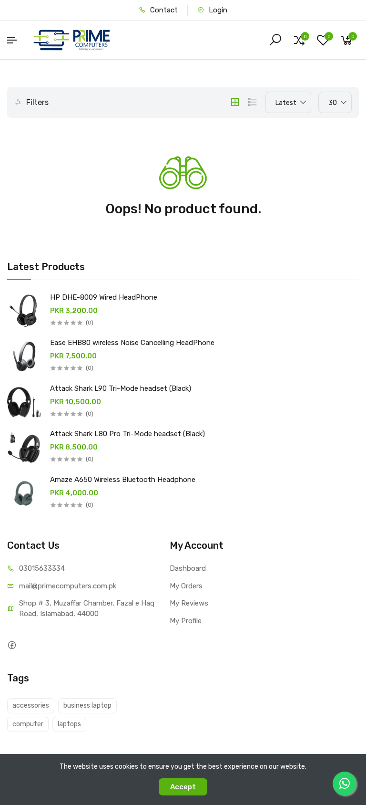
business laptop (87, 705)
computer (27, 724)
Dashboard (188, 568)
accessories (30, 705)
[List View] (252, 102)
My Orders (186, 586)
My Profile (186, 621)
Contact (163, 10)
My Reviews (189, 603)
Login (217, 10)
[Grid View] (235, 102)
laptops (69, 724)
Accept (183, 787)
